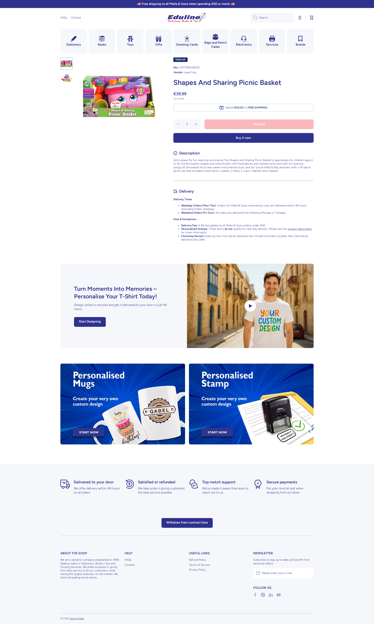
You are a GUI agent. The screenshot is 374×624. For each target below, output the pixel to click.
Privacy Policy (197, 569)
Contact (130, 565)
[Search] (253, 18)
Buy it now (243, 138)
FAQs (128, 559)
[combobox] (272, 18)
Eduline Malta (77, 618)
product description (300, 229)
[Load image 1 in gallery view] (66, 63)
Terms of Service (199, 565)
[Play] (250, 306)
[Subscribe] (309, 573)
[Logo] (187, 18)
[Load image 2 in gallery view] (66, 78)
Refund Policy (197, 559)
